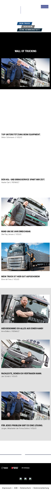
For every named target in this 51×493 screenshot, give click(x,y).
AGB (16, 488)
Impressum (7, 488)
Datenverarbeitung (41, 488)
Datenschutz (25, 488)
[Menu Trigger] (45, 6)
